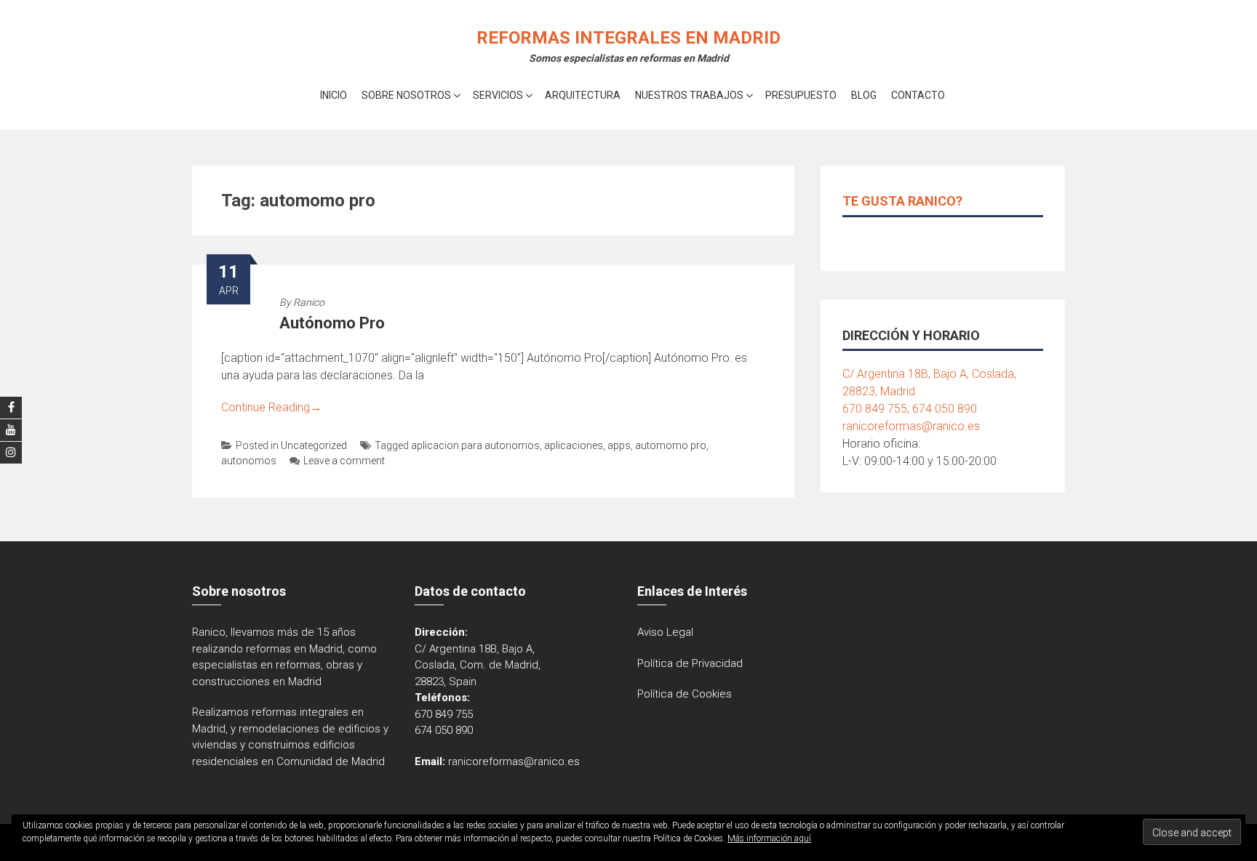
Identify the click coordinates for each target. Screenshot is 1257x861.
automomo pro (670, 445)
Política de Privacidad (690, 663)
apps (619, 445)
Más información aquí (769, 838)
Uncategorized (314, 445)
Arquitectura (582, 95)
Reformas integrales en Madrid (628, 38)
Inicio (333, 95)
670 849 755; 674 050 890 (909, 409)
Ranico (308, 302)
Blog (864, 95)
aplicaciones (573, 445)
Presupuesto (801, 95)
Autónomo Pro (332, 323)
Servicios (498, 95)
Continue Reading (271, 407)
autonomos (248, 460)
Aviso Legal (665, 632)
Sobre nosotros (406, 95)
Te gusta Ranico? (902, 201)
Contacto (918, 95)
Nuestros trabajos (689, 95)
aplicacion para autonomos (475, 445)
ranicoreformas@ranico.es (911, 426)
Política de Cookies (684, 693)
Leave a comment (344, 460)
